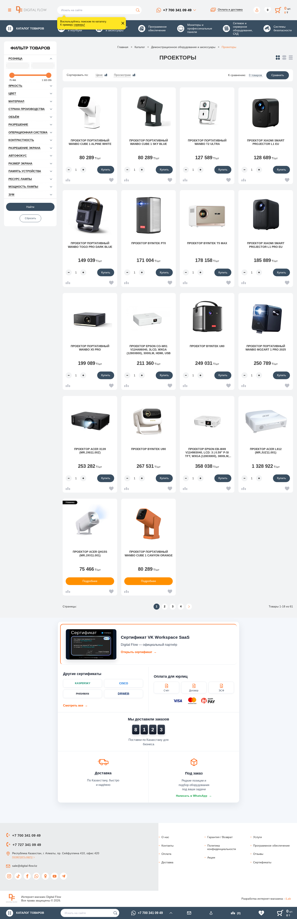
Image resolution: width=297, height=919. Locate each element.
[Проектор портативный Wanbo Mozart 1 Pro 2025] (265, 318)
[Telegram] (63, 876)
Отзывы (258, 853)
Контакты (167, 845)
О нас (165, 837)
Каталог (140, 47)
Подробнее (89, 581)
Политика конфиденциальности (221, 847)
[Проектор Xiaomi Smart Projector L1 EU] (265, 112)
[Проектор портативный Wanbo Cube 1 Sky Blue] (148, 112)
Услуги (257, 837)
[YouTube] (54, 876)
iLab (288, 898)
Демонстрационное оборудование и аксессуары (183, 47)
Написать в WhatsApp (194, 795)
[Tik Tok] (18, 876)
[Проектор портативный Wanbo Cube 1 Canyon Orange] (148, 524)
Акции (211, 857)
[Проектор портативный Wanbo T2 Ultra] (207, 112)
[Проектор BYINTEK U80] (207, 318)
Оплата (166, 853)
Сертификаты (262, 862)
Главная (122, 47)
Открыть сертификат (139, 652)
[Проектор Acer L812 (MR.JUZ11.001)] (265, 421)
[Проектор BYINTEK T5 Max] (207, 215)
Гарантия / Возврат (220, 837)
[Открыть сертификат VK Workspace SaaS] (91, 644)
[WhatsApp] (36, 876)
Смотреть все (75, 705)
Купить (105, 169)
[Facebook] (27, 876)
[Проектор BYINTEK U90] (148, 421)
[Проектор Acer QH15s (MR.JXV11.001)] (90, 524)
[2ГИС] (45, 876)
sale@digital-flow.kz (24, 865)
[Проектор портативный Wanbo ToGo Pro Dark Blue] (90, 215)
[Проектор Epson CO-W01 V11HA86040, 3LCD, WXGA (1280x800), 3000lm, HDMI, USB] (148, 318)
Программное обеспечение (271, 845)
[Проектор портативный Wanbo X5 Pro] (90, 318)
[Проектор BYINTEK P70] (148, 215)
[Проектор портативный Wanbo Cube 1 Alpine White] (90, 112)
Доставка (167, 862)
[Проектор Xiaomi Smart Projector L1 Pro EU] (265, 215)
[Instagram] (9, 876)
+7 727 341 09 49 (27, 845)
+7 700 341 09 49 (177, 10)
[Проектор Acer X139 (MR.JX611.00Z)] (90, 421)
